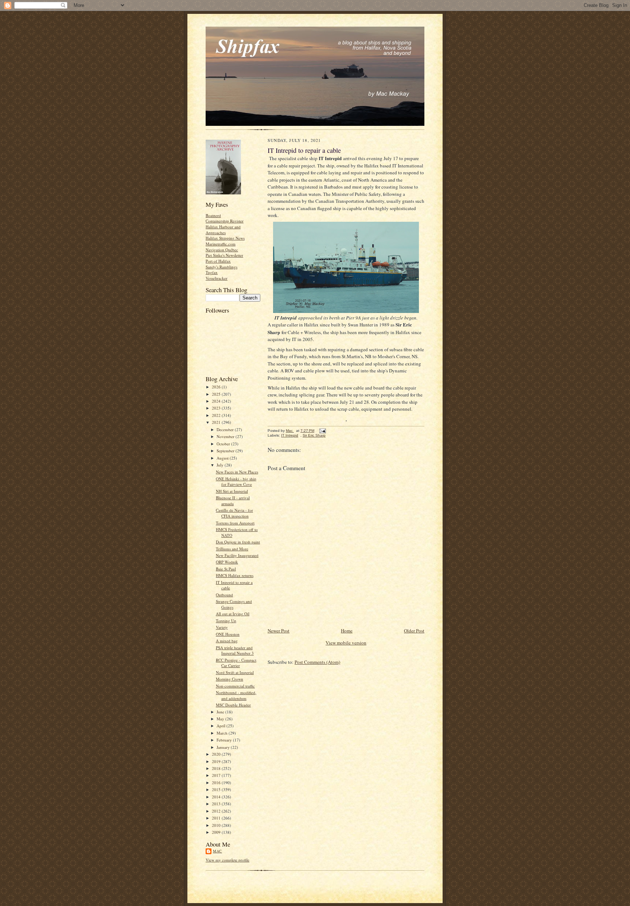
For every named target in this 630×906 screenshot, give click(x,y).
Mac (217, 850)
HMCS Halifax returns (234, 575)
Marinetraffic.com (221, 244)
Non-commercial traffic (235, 686)
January (224, 747)
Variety (222, 627)
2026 (217, 387)
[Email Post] (322, 431)
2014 (217, 796)
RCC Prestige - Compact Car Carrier (236, 663)
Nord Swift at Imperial (235, 672)
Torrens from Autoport (235, 523)
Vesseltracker (217, 278)
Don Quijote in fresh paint (238, 542)
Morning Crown (229, 679)
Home (347, 630)
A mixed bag (227, 640)
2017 (217, 775)
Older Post (414, 630)
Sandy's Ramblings (221, 267)
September (226, 450)
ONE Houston (228, 634)
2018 (217, 768)
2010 (217, 825)
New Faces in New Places (237, 472)
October (224, 443)
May (221, 718)
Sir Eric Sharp (314, 435)
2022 (217, 415)
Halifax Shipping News (225, 238)
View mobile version (346, 642)
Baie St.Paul (226, 569)
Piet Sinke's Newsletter (224, 255)
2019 (217, 761)
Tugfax (212, 272)
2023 (217, 408)
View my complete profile (227, 860)
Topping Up (226, 620)
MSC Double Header (233, 705)
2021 (217, 422)
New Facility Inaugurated (237, 555)
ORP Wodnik (227, 562)
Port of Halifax (218, 261)
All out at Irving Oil (232, 613)
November (226, 436)
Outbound (224, 594)
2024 (217, 401)
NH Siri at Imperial (232, 491)
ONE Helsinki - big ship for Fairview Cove (236, 481)
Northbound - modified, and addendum (236, 695)
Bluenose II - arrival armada (233, 500)
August (223, 458)
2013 (217, 803)
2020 (217, 754)
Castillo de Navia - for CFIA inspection (234, 513)
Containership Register (225, 221)
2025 (217, 394)
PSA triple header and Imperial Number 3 (235, 650)
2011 (217, 818)
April (221, 725)
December (226, 429)
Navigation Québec (222, 249)
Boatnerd (213, 215)
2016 (217, 782)
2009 (217, 832)
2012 (217, 811)
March (223, 733)
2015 (217, 789)
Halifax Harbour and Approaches (223, 229)
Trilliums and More (232, 548)
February (225, 740)
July (221, 465)
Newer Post (278, 630)
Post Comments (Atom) (317, 662)
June (221, 712)
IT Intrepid (289, 435)
